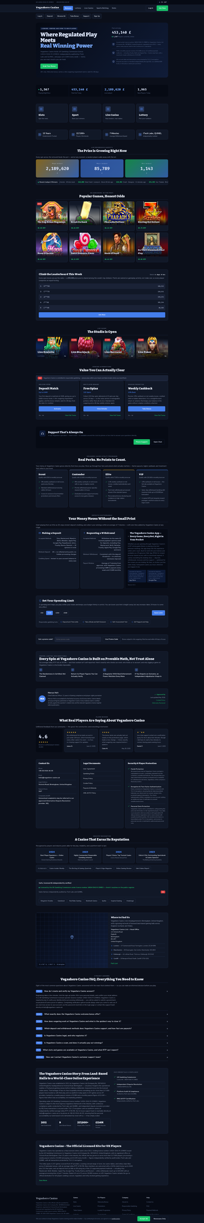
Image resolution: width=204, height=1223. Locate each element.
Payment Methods (152, 1210)
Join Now (162, 8)
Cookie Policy (88, 783)
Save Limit (158, 613)
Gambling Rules (88, 773)
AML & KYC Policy (89, 793)
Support (86, 16)
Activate (57, 409)
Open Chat (158, 442)
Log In (150, 8)
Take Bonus (74, 16)
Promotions (101, 1206)
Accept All (144, 1219)
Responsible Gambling (129, 1206)
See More (43, 1180)
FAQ (147, 1206)
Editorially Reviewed (158, 703)
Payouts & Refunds (89, 788)
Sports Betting (102, 8)
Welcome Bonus (103, 1202)
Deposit (50, 16)
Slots (114, 8)
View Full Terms (70, 415)
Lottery (78, 8)
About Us (125, 1202)
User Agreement (89, 769)
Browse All (61, 16)
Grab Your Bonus (49, 66)
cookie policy (116, 1219)
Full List (114, 963)
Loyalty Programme (104, 1210)
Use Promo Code (111, 639)
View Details (102, 409)
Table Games (77, 1210)
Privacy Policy (88, 778)
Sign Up (97, 16)
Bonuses (68, 8)
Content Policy (160, 700)
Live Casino (88, 8)
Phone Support (142, 442)
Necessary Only (160, 1219)
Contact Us (149, 1202)
